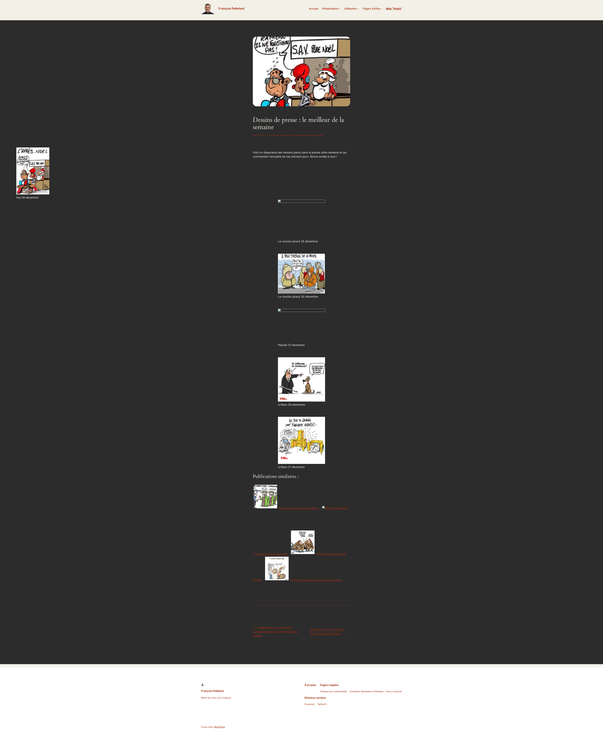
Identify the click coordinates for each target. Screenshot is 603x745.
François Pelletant (231, 8)
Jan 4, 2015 (259, 135)
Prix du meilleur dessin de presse (305, 135)
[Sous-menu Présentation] (339, 8)
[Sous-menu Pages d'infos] (381, 8)
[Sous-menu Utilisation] (358, 8)
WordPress (219, 727)
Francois (278, 135)
